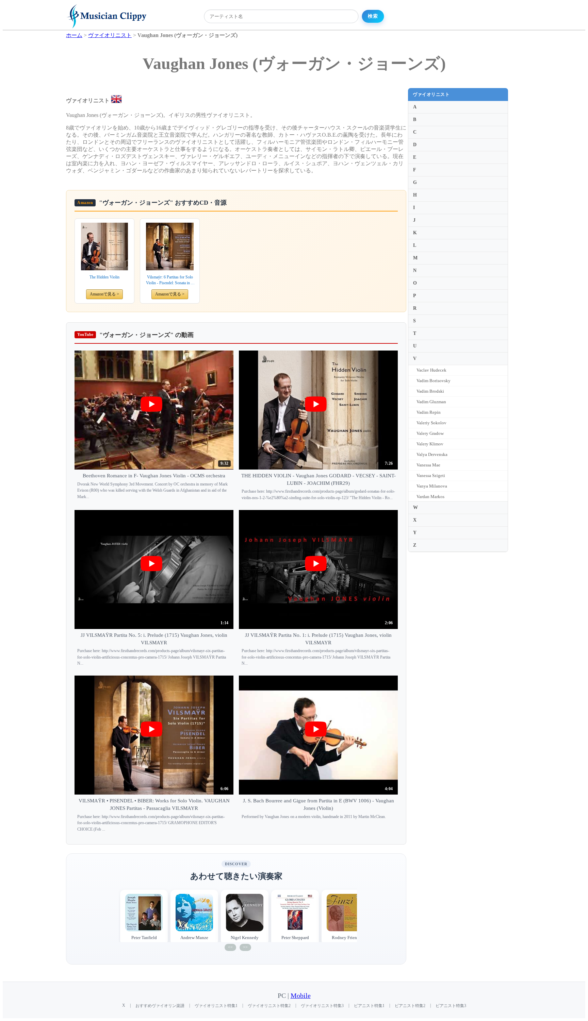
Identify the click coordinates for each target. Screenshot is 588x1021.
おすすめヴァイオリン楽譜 (159, 1005)
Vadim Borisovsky (433, 380)
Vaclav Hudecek (431, 370)
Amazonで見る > (104, 294)
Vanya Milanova (431, 486)
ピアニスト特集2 (410, 1005)
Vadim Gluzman (431, 401)
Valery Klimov (429, 443)
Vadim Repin (428, 412)
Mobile (301, 995)
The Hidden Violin (104, 277)
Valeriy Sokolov (431, 422)
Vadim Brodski (430, 391)
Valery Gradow (430, 433)
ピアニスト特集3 (451, 1005)
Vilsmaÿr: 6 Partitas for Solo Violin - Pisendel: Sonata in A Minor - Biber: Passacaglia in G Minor (169, 280)
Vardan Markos (430, 496)
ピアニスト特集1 (369, 1005)
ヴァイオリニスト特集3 (322, 1005)
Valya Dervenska (431, 454)
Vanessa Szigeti (430, 475)
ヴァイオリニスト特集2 (269, 1005)
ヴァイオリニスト (431, 94)
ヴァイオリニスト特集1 (216, 1005)
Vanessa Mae (428, 464)
